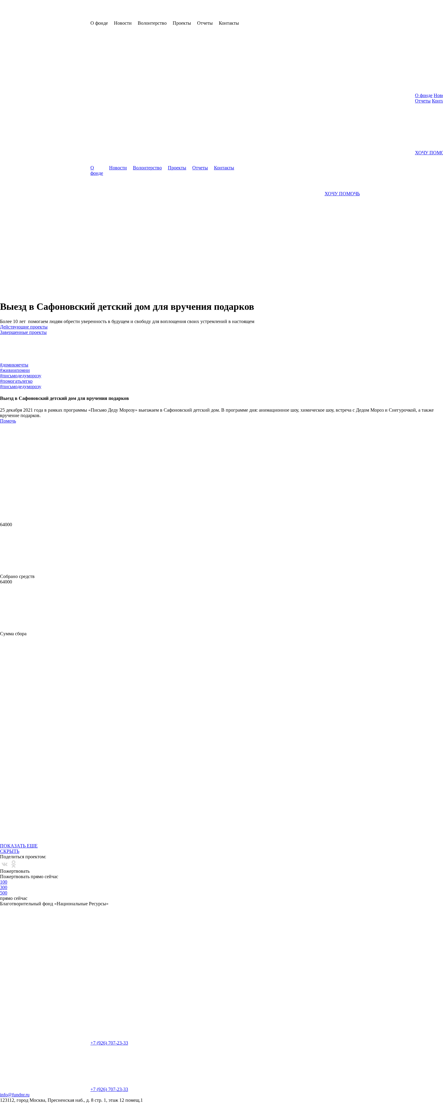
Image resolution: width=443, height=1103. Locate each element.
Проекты (177, 167)
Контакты (224, 167)
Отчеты (200, 167)
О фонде (96, 170)
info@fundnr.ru (15, 1094)
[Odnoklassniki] (13, 864)
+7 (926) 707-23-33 (109, 1042)
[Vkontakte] (4, 864)
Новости (118, 167)
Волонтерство (147, 167)
